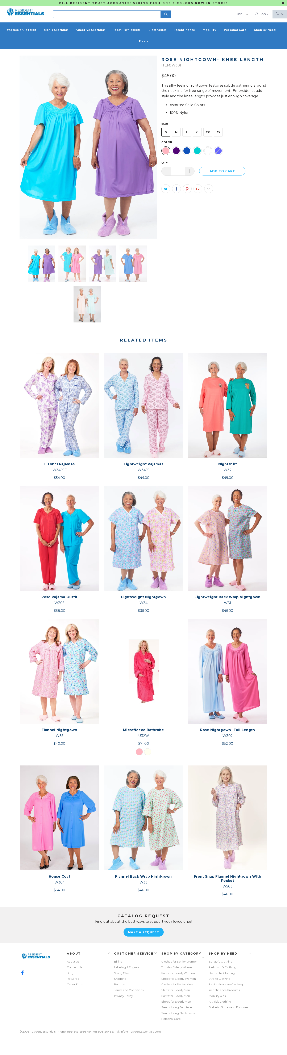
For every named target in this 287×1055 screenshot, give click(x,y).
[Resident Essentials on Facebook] (23, 973)
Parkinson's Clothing (222, 967)
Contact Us (74, 967)
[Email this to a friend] (208, 188)
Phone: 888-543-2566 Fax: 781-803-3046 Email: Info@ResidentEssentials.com (109, 1031)
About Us (73, 961)
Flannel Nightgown (59, 671)
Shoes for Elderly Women (178, 978)
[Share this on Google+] (198, 188)
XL (197, 132)
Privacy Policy (123, 996)
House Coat (59, 817)
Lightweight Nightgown (143, 538)
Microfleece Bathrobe (143, 671)
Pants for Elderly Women (178, 973)
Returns (119, 984)
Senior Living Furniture (176, 1007)
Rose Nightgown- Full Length (227, 671)
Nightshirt (227, 405)
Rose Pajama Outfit (59, 538)
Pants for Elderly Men (175, 996)
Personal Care (171, 1018)
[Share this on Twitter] (165, 188)
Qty (164, 162)
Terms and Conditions (129, 990)
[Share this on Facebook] (176, 188)
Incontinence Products (224, 990)
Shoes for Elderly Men (176, 1001)
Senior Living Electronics (178, 1013)
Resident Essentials (42, 1031)
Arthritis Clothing (220, 1001)
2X (208, 132)
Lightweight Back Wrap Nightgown (227, 538)
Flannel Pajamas (59, 405)
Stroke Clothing (219, 978)
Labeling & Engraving (128, 967)
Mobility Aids (217, 996)
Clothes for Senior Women (179, 961)
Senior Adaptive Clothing (226, 984)
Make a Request (143, 932)
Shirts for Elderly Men (175, 990)
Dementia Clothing (222, 973)
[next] (149, 147)
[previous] (26, 147)
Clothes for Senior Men (177, 984)
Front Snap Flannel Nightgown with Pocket (227, 817)
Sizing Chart (122, 973)
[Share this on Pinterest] (187, 188)
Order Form (75, 984)
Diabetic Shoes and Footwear (229, 1007)
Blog (70, 973)
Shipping (120, 978)
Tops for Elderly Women (177, 967)
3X (218, 132)
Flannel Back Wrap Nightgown (143, 817)
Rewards (73, 978)
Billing (118, 961)
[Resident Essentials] (25, 10)
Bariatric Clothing (220, 961)
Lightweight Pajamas (143, 405)
